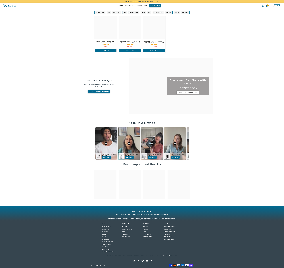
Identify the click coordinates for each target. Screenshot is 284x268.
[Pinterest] (142, 261)
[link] (105, 184)
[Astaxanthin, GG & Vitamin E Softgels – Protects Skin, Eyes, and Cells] (105, 27)
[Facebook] (134, 261)
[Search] (270, 6)
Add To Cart (106, 157)
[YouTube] (147, 261)
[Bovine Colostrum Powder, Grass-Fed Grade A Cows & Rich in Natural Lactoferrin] (144, 156)
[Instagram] (138, 261)
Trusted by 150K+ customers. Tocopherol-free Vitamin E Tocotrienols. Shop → (142, 1)
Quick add (105, 50)
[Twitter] (151, 261)
